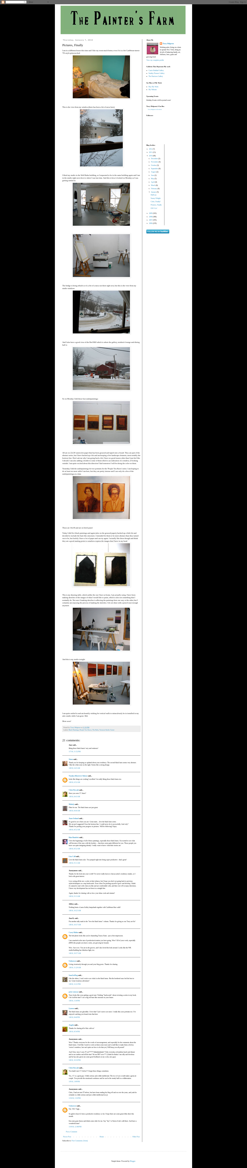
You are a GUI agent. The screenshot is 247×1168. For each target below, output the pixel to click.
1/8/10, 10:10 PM (75, 1060)
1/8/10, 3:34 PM (74, 1001)
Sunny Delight (156, 198)
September (155, 169)
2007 (151, 220)
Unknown (72, 961)
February (154, 189)
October (154, 165)
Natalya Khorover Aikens (78, 776)
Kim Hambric (74, 837)
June (153, 175)
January (154, 192)
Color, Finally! (156, 202)
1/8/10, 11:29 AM (75, 968)
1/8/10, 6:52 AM (74, 782)
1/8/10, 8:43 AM (74, 797)
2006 (151, 223)
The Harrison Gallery (156, 76)
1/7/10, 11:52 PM (75, 752)
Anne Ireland (74, 818)
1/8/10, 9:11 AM (74, 863)
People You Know (85, 730)
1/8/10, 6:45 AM (74, 768)
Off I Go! (154, 208)
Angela (71, 1025)
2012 (151, 149)
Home (102, 1137)
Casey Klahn (73, 932)
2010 (151, 156)
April (153, 182)
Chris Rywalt (74, 790)
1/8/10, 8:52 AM (74, 830)
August (153, 172)
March (153, 185)
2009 (151, 213)
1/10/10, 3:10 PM (75, 1098)
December (154, 159)
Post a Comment (71, 1132)
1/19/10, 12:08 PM (75, 1127)
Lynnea (71, 1008)
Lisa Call (72, 856)
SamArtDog (73, 975)
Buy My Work (153, 87)
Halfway (154, 195)
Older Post (136, 1137)
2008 (151, 217)
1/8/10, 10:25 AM (75, 911)
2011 (151, 152)
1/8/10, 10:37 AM (75, 925)
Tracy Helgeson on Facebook (155, 109)
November (155, 162)
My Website (153, 90)
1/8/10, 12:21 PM (75, 984)
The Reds (95, 730)
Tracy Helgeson (168, 44)
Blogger (132, 1161)
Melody (71, 804)
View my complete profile (155, 60)
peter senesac (73, 992)
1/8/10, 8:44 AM (74, 811)
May (153, 179)
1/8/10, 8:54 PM (74, 1032)
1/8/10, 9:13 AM (74, 896)
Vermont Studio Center (106, 730)
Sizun (71, 759)
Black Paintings (74, 730)
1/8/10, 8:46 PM (74, 1017)
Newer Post (67, 1137)
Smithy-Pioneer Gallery (157, 73)
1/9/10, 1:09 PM (74, 1082)
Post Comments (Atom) (80, 1141)
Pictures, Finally (156, 205)
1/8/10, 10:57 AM (75, 953)
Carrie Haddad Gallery (156, 70)
